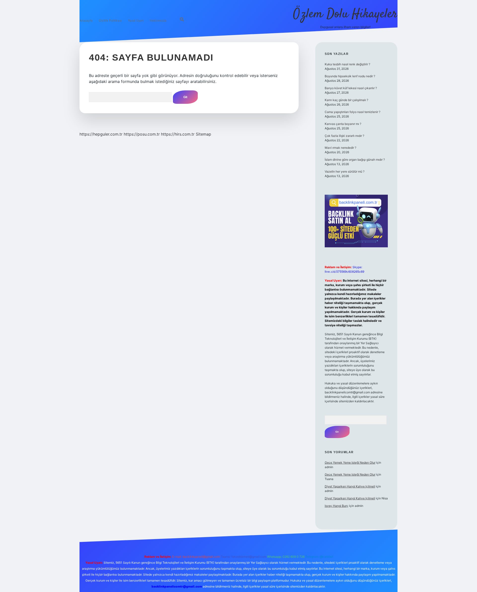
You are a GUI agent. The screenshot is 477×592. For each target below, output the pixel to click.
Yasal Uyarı (136, 20)
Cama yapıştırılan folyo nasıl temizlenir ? (352, 112)
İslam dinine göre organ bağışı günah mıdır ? (355, 159)
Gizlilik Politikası (110, 20)
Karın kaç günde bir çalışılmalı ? (346, 100)
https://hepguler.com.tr (101, 134)
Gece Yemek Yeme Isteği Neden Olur (350, 462)
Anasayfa (86, 20)
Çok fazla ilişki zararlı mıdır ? (344, 136)
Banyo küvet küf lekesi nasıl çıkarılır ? (351, 88)
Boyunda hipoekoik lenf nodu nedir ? (350, 76)
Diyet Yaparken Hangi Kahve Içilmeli (350, 486)
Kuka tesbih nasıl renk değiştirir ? (347, 64)
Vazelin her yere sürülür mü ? (344, 171)
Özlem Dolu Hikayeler (345, 14)
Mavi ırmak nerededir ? (340, 147)
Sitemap (203, 134)
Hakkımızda (158, 20)
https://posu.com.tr (142, 134)
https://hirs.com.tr (178, 134)
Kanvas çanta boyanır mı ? (343, 124)
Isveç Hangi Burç (336, 506)
